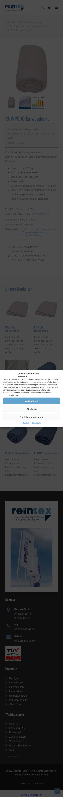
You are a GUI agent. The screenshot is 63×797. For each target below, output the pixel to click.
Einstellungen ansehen (32, 417)
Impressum (36, 423)
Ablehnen (32, 408)
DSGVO (26, 423)
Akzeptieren (31, 400)
